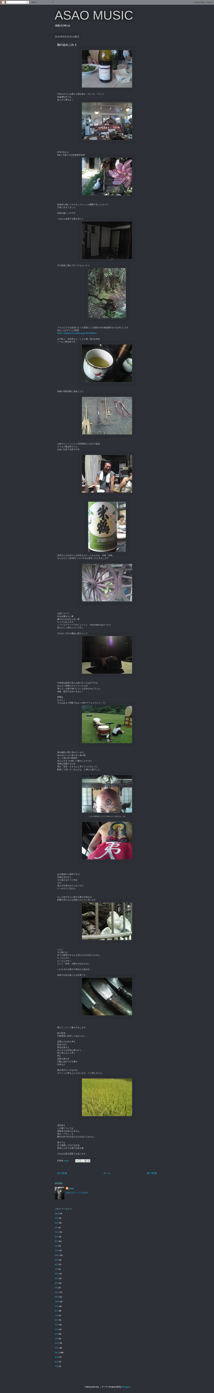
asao (71, 1188)
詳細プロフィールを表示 (77, 1192)
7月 (56, 1315)
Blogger (126, 1386)
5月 (56, 1218)
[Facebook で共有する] (85, 1160)
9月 (56, 1236)
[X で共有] (82, 1160)
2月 (56, 1334)
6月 (56, 1320)
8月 (56, 1241)
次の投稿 (62, 1173)
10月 (57, 1213)
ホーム (107, 1173)
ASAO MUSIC (94, 15)
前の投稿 (152, 1173)
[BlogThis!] (79, 1160)
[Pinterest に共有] (88, 1160)
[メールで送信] (76, 1160)
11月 (57, 1250)
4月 (56, 1223)
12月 (57, 1232)
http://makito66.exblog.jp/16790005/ (77, 333)
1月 (56, 1227)
